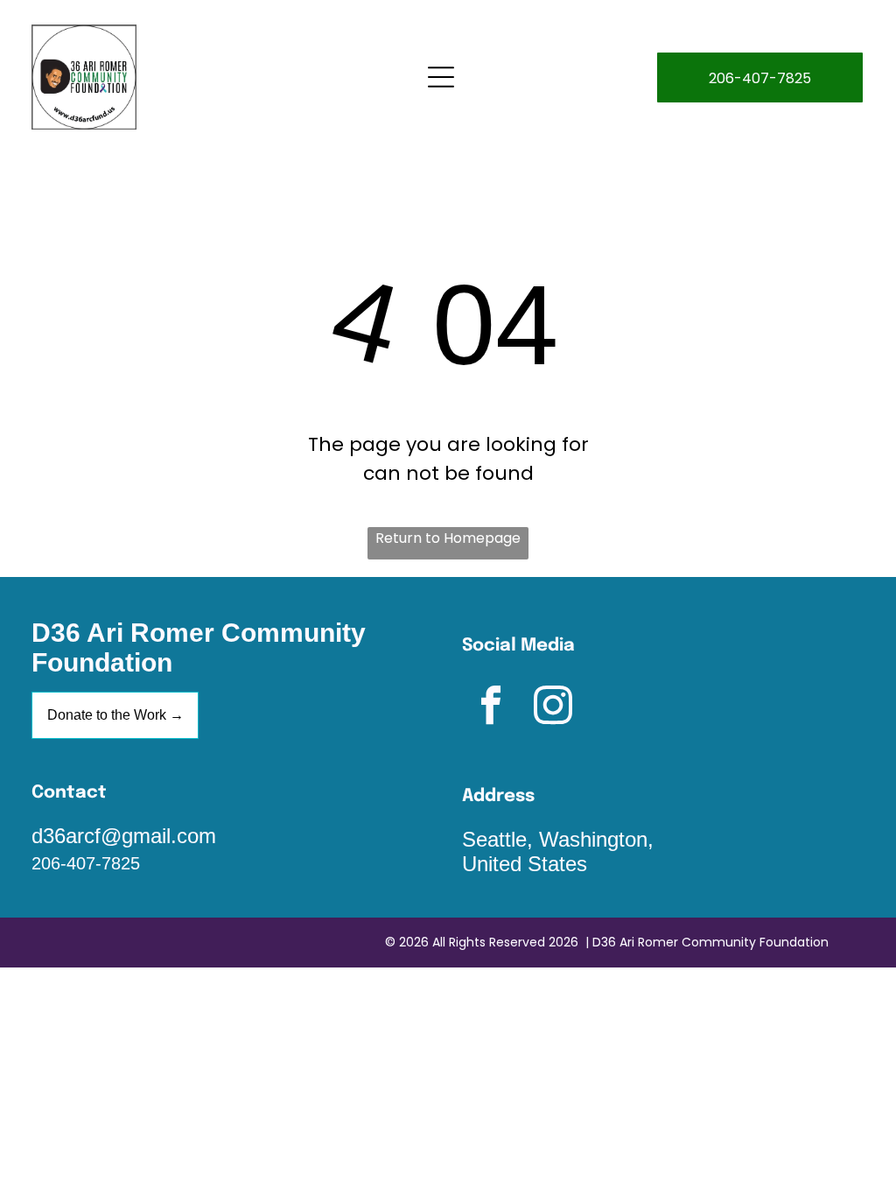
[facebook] (491, 708)
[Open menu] (441, 77)
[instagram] (553, 708)
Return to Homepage (448, 538)
